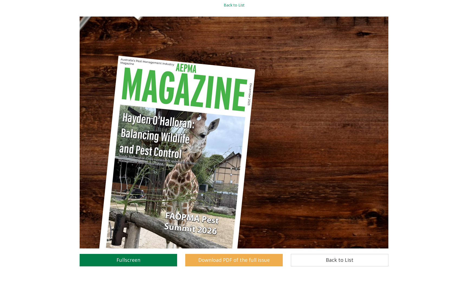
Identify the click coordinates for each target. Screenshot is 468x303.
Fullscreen (128, 260)
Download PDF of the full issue (234, 260)
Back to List (234, 5)
